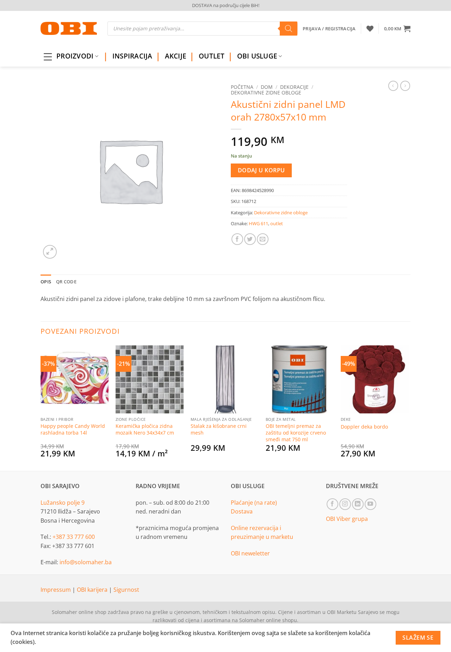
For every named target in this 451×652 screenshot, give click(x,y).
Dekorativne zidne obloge (266, 92)
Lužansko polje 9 (63, 502)
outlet (276, 223)
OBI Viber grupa (347, 519)
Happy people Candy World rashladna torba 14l (73, 429)
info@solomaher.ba (86, 562)
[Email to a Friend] (262, 239)
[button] (397, 28)
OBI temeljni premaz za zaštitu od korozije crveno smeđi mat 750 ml (296, 432)
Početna (242, 87)
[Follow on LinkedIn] (358, 504)
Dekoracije (294, 87)
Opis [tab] (46, 281)
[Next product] (393, 86)
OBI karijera (93, 589)
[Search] (288, 28)
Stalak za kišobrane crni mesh (219, 429)
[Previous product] (405, 86)
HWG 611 (258, 223)
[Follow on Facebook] (332, 504)
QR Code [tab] (66, 281)
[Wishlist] (369, 28)
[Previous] (41, 407)
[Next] (408, 407)
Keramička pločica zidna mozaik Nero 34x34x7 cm (145, 429)
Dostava (242, 511)
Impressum (56, 589)
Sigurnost (126, 589)
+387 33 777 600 (73, 537)
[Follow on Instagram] (345, 504)
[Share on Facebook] (237, 239)
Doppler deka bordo (364, 427)
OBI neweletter (250, 553)
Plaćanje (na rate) (254, 502)
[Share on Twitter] (250, 239)
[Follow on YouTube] (370, 504)
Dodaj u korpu (261, 170)
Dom (267, 87)
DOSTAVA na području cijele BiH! (225, 5)
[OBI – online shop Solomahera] (69, 28)
